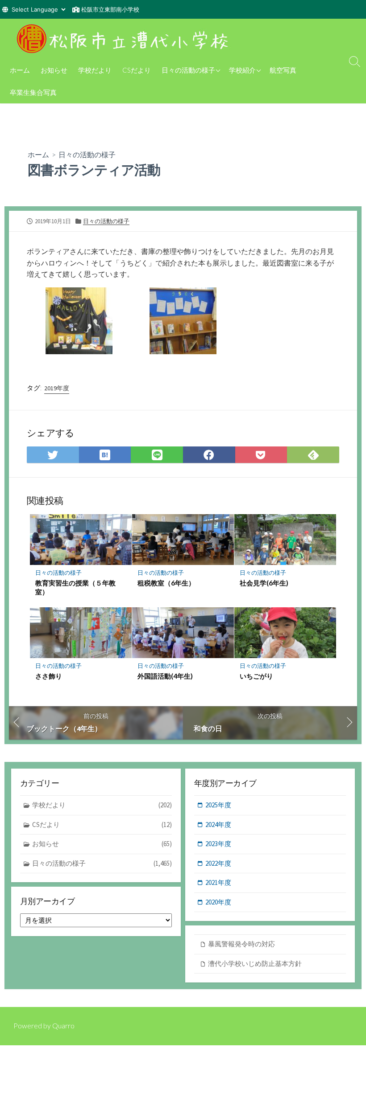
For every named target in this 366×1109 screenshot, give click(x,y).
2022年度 (218, 863)
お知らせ (54, 70)
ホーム (20, 70)
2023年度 (218, 843)
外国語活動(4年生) (165, 676)
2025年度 (218, 805)
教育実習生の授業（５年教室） (75, 587)
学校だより (95, 70)
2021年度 (218, 882)
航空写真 (283, 70)
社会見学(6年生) (264, 583)
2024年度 (218, 824)
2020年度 (218, 902)
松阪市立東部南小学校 (110, 9)
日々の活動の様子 (188, 70)
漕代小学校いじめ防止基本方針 (255, 963)
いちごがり (256, 676)
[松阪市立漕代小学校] (125, 39)
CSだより (136, 70)
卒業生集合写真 (33, 92)
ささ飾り (48, 676)
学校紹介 (242, 70)
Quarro (63, 1026)
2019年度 (56, 388)
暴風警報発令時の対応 (241, 944)
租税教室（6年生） (166, 583)
